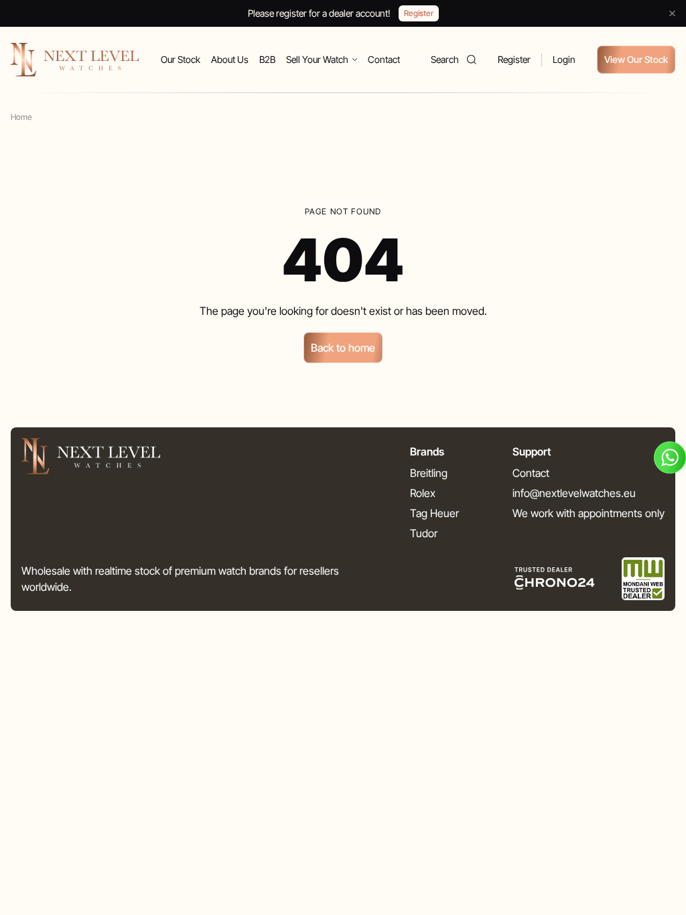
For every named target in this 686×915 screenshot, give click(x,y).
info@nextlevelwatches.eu (574, 493)
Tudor (423, 533)
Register (514, 59)
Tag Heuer (434, 513)
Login (564, 59)
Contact (384, 59)
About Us (230, 59)
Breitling (429, 473)
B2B (267, 59)
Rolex (422, 493)
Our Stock (180, 59)
